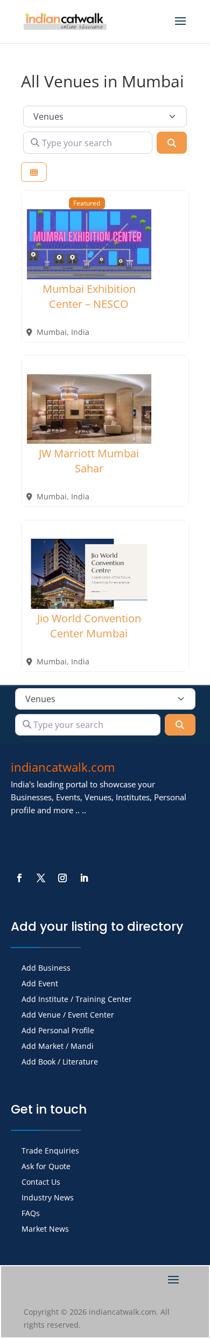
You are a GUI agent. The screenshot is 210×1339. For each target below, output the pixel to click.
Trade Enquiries (50, 1151)
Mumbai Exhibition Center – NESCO (89, 296)
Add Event (40, 984)
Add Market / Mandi (58, 1046)
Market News (45, 1229)
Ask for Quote (46, 1167)
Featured (86, 202)
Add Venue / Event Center (68, 1015)
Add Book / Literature (60, 1062)
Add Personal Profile (58, 1031)
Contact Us (41, 1182)
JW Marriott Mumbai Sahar (89, 461)
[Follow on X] (41, 878)
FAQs (31, 1214)
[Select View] (34, 172)
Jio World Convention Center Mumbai (89, 626)
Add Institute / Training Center (77, 999)
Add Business (46, 968)
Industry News (48, 1198)
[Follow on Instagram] (62, 878)
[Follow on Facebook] (19, 878)
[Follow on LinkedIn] (84, 878)
